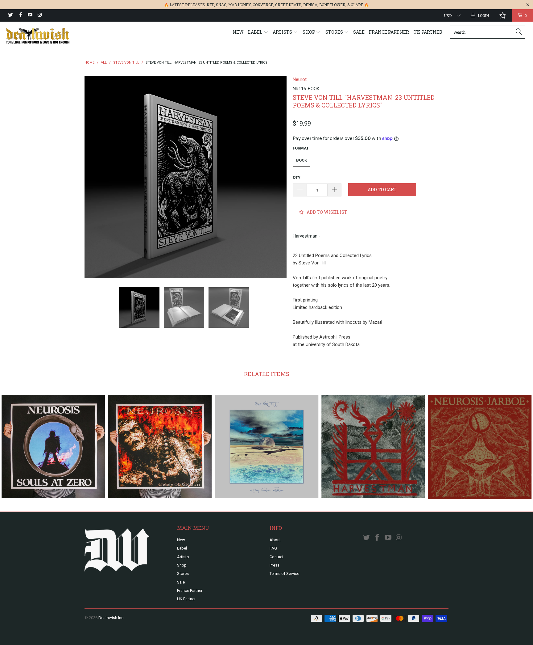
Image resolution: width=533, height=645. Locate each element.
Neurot (300, 79)
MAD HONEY (239, 4)
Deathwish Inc (110, 617)
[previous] (95, 177)
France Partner (389, 32)
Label (255, 32)
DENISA (310, 4)
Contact (276, 556)
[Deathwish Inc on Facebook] (20, 15)
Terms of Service (284, 573)
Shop (309, 32)
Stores (334, 32)
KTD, (211, 4)
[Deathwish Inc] (45, 36)
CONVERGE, (263, 4)
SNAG (221, 4)
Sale (359, 32)
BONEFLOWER (332, 4)
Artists (283, 32)
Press (274, 565)
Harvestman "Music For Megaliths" (373, 447)
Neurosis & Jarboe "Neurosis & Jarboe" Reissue (479, 447)
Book (301, 160)
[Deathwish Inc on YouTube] (29, 15)
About (275, 540)
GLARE (357, 4)
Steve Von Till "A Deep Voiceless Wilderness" (266, 447)
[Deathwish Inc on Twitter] (10, 15)
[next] (276, 177)
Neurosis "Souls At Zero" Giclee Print (53, 447)
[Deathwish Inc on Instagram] (39, 15)
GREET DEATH (288, 4)
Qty (296, 177)
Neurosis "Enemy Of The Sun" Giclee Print (160, 447)
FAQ (273, 548)
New (238, 32)
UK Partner (427, 32)
